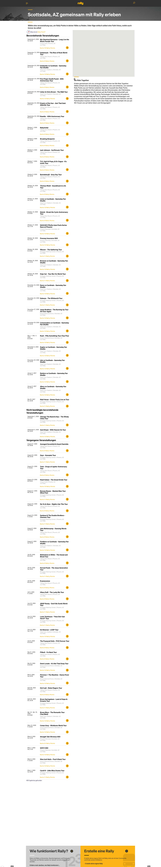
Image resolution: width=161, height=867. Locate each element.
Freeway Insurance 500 (49, 238)
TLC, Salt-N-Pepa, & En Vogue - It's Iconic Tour (53, 162)
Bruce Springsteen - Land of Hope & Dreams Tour (53, 700)
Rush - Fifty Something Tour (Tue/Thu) (54, 336)
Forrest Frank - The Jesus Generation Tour (54, 569)
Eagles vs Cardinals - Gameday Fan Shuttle (53, 348)
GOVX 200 (44, 748)
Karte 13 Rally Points (47, 74)
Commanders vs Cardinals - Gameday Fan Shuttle (54, 324)
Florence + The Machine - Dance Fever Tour (54, 676)
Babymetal (44, 128)
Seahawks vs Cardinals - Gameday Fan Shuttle (53, 66)
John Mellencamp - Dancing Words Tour (53, 529)
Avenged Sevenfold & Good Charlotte (54, 444)
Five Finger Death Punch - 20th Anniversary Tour (52, 80)
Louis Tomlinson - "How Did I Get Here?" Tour (52, 617)
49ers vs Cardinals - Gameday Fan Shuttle (53, 387)
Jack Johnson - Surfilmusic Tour (52, 150)
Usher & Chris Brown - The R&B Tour (54, 92)
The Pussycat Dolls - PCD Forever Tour (54, 641)
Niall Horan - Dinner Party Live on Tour (54, 399)
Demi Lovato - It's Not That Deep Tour (54, 663)
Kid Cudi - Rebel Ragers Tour (51, 688)
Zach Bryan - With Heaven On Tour (53, 430)
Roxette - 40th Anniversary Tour (52, 116)
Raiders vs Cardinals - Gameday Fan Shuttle (54, 374)
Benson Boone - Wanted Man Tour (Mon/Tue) (53, 492)
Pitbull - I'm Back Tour (48, 652)
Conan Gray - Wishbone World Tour (53, 725)
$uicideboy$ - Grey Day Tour (51, 174)
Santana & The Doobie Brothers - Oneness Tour (52, 516)
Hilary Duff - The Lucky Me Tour (52, 592)
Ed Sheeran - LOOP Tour (49, 630)
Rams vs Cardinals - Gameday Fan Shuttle (53, 286)
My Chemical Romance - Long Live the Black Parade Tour (54, 40)
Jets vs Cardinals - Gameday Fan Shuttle (52, 361)
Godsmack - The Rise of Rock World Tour (53, 53)
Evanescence (45, 581)
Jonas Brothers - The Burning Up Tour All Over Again (54, 310)
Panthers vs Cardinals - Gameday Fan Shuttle (54, 542)
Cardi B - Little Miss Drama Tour (52, 770)
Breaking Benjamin (47, 139)
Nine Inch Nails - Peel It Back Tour (53, 759)
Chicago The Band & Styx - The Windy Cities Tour (54, 417)
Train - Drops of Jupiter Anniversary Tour (53, 467)
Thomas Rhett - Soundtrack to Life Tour (53, 187)
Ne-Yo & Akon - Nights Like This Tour (54, 504)
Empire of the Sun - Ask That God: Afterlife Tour (53, 104)
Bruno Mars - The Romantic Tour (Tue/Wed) (52, 713)
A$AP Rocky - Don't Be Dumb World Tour (53, 604)
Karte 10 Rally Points (47, 48)
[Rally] (80, 3)
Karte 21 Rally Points (47, 743)
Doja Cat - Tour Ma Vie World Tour (53, 274)
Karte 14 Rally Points (47, 245)
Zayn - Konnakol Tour (48, 455)
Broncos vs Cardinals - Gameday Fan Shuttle (54, 262)
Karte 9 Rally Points (47, 61)
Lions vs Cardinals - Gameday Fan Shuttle (53, 200)
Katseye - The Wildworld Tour (51, 298)
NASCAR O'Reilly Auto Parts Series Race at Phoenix (53, 226)
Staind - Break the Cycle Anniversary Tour (54, 213)
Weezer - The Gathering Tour (51, 249)
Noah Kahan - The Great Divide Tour (53, 480)
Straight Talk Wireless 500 (50, 737)
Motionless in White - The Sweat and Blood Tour (54, 556)
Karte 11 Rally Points (47, 256)
